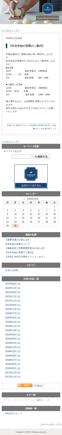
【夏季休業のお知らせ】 (17, 239)
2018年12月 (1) (12, 347)
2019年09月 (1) (12, 334)
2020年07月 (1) (12, 313)
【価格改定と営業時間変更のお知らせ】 (25, 248)
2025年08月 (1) (12, 283)
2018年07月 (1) (12, 360)
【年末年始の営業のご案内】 (27, 45)
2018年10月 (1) (12, 351)
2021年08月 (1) (12, 305)
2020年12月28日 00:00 (40, 125)
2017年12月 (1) (12, 372)
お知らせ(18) (11, 270)
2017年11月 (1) (12, 376)
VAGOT (27, 400)
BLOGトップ (50, 129)
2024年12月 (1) (12, 288)
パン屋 (46, 400)
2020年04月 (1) (12, 317)
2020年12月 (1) (12, 309)
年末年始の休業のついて (17, 244)
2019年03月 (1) (12, 343)
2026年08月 (33, 199)
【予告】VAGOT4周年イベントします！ (25, 256)
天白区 (33, 400)
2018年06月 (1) (12, 364)
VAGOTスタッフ (23, 125)
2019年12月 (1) (12, 322)
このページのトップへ (51, 424)
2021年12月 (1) (12, 296)
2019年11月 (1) (12, 326)
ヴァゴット (7, 400)
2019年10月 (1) (12, 330)
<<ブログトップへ (11, 31)
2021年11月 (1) (12, 300)
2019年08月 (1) (12, 338)
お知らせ (11, 125)
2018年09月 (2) (12, 355)
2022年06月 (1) (12, 292)
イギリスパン (18, 400)
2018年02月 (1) (12, 368)
